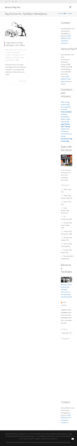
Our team (61, 13)
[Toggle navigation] (70, 7)
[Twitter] (6, 1)
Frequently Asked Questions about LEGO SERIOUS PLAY (50, 442)
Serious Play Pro (12, 7)
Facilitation (16, 52)
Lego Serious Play (18, 57)
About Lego (67, 189)
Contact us (64, 43)
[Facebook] (9, 1)
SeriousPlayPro (10, 60)
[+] (16, 30)
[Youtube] (15, 1)
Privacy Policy (21, 442)
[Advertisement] (69, 369)
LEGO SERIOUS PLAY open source (66, 79)
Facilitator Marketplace (12, 55)
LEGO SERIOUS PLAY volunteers (66, 38)
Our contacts (68, 13)
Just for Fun (67, 202)
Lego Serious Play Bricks (65, 210)
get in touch (47, 439)
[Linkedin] (12, 1)
